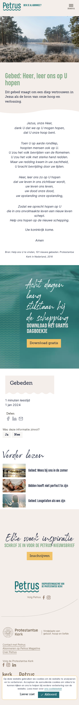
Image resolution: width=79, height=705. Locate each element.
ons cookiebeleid (53, 688)
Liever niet (27, 694)
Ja (6, 434)
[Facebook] (44, 597)
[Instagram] (48, 597)
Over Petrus (10, 652)
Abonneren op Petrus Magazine (21, 648)
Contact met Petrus (14, 644)
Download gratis (44, 343)
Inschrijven (40, 556)
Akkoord (51, 694)
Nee (17, 434)
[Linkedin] (14, 665)
